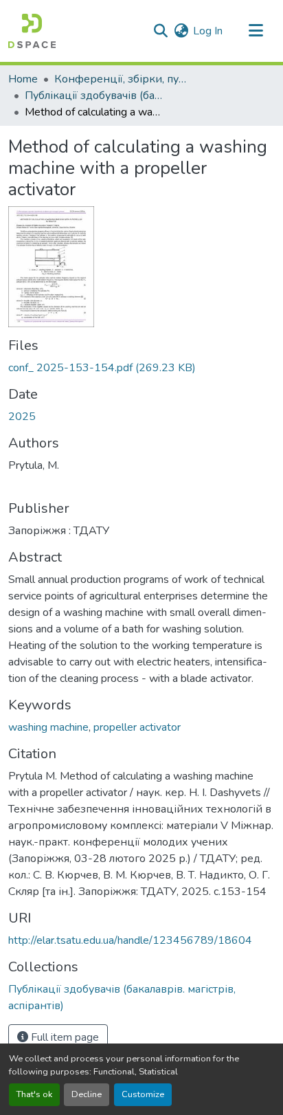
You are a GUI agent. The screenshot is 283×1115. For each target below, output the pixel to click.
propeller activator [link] (137, 727)
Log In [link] (208, 30)
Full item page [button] (63, 1037)
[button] (32, 31)
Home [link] (23, 79)
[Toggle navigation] (255, 31)
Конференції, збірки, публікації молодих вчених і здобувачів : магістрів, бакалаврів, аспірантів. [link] (123, 79)
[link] (141, 368)
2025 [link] (22, 416)
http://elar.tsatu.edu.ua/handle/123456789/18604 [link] (130, 940)
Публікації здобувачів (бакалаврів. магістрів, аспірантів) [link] (93, 95)
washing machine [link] (48, 727)
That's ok (34, 1094)
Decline (86, 1094)
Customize (143, 1094)
